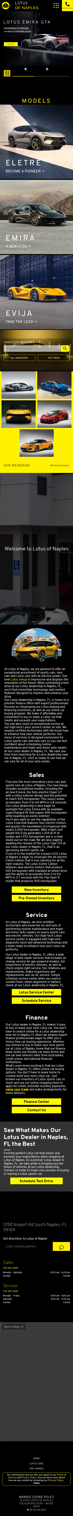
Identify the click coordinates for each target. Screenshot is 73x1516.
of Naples (27, 5)
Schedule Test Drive (36, 1181)
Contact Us (36, 1110)
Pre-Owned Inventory (36, 898)
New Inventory (36, 889)
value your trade (17, 1089)
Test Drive (54, 357)
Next (47, 69)
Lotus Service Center (36, 992)
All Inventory (19, 357)
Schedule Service (36, 1000)
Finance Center (36, 1101)
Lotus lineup (18, 679)
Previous (25, 69)
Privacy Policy (29, 1477)
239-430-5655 (10, 1268)
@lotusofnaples (60, 465)
